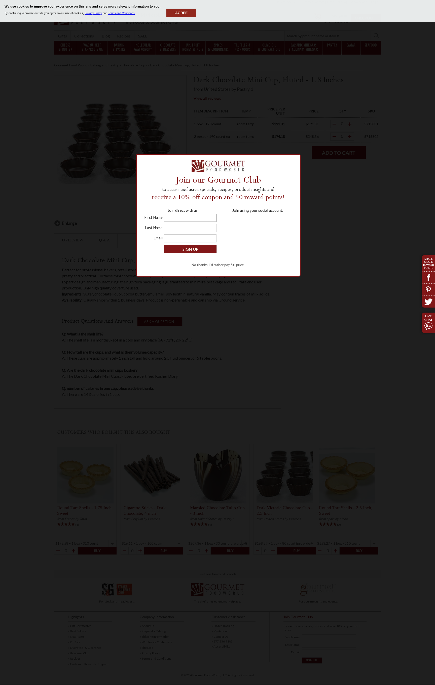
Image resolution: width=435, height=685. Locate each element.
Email (158, 238)
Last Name (154, 227)
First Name (153, 217)
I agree (180, 13)
